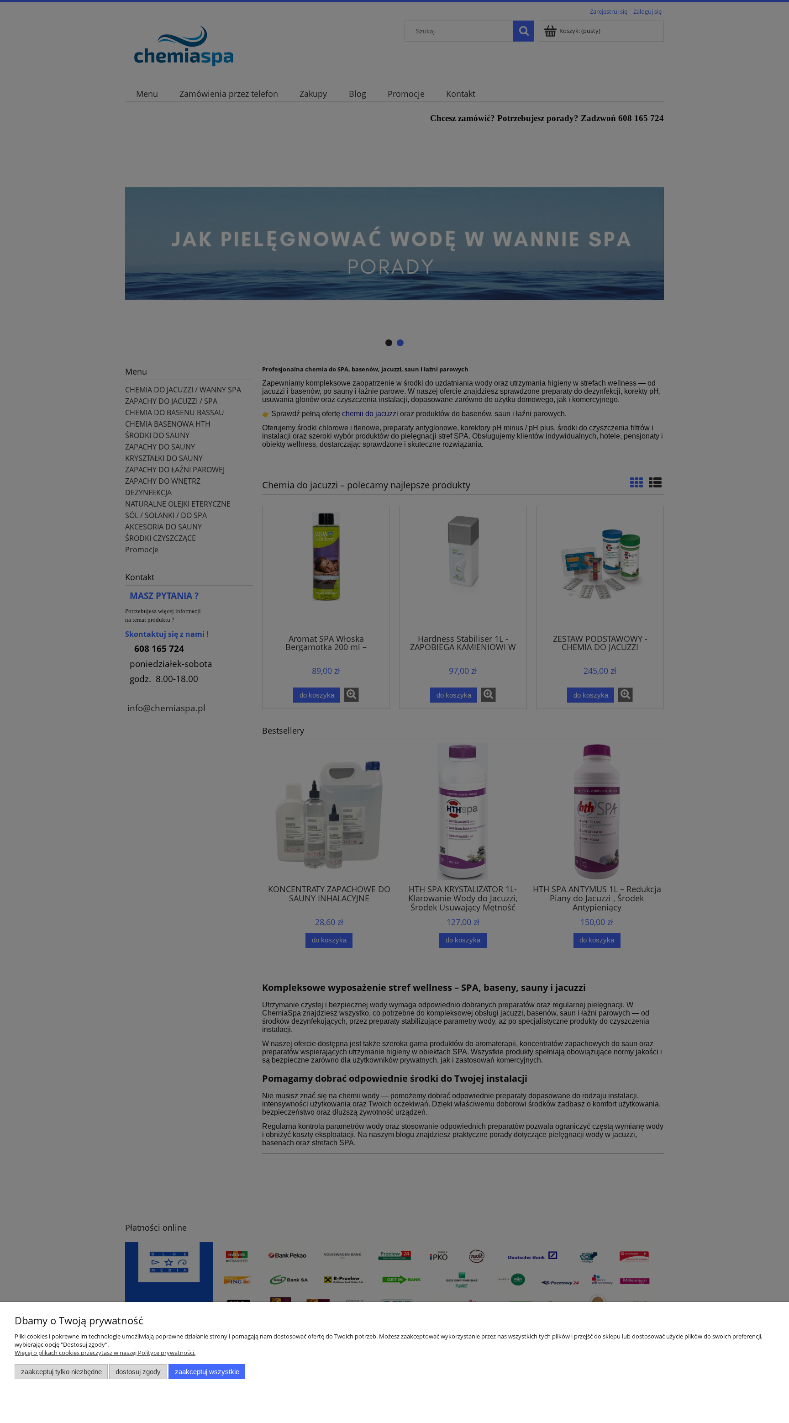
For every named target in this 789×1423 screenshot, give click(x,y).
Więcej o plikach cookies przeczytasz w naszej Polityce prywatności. (105, 1353)
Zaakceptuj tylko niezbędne (61, 1371)
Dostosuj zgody (138, 1371)
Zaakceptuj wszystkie (207, 1371)
